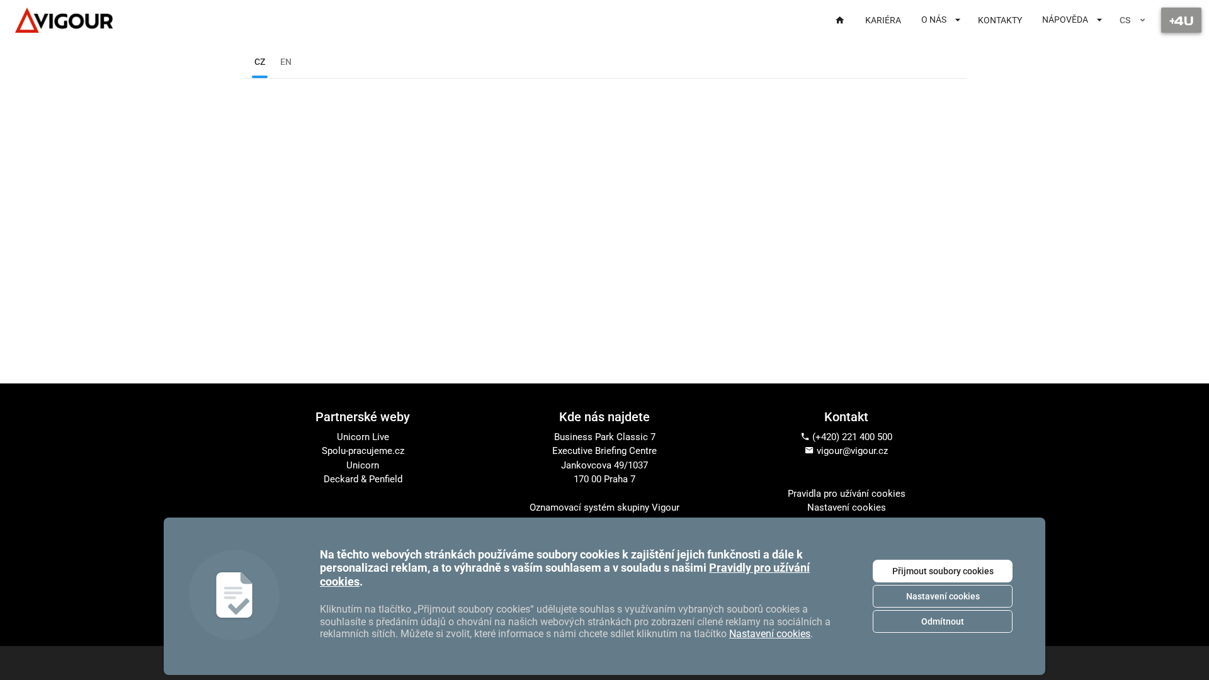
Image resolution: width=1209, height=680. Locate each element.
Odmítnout (942, 621)
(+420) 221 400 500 (852, 437)
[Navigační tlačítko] (1181, 20)
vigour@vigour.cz (852, 450)
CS (1125, 20)
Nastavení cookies (943, 596)
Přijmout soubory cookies (943, 571)
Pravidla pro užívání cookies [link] (846, 493)
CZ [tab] (259, 62)
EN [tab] (286, 62)
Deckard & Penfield (363, 479)
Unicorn (362, 465)
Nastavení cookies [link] (846, 507)
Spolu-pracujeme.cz (363, 450)
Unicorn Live (363, 437)
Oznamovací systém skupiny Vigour (604, 507)
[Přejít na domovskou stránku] (64, 20)
